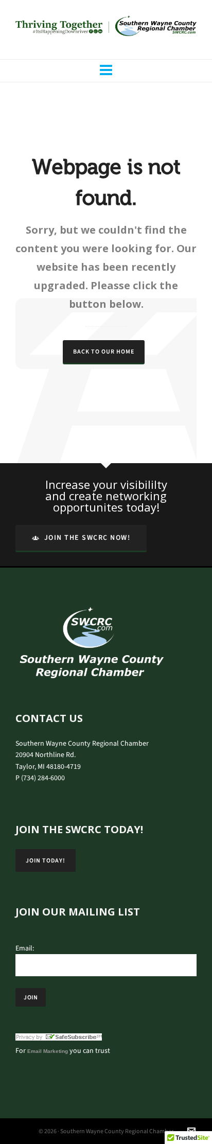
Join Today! (45, 860)
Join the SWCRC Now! (87, 537)
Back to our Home (103, 351)
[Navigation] (106, 70)
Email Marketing (47, 1051)
